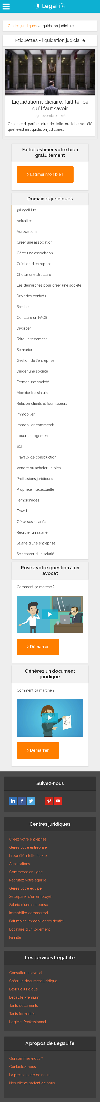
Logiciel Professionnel (27, 1022)
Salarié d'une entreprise (28, 905)
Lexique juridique (23, 989)
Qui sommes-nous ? (26, 1058)
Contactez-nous (22, 1067)
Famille (15, 937)
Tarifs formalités (22, 1014)
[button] (50, 614)
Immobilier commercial (28, 913)
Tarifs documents (23, 1005)
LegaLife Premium (24, 997)
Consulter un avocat (25, 973)
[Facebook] (22, 801)
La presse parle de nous (29, 1075)
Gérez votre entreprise (28, 847)
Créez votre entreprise (27, 839)
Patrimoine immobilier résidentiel (36, 921)
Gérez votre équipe (25, 888)
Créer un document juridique (33, 981)
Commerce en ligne (26, 872)
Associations (19, 864)
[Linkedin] (13, 801)
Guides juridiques (22, 26)
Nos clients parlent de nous (32, 1083)
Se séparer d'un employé (30, 896)
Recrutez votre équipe (27, 880)
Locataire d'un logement (29, 929)
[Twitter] (31, 801)
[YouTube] (58, 801)
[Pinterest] (49, 801)
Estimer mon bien (46, 174)
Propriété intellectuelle (28, 856)
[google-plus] (40, 801)
